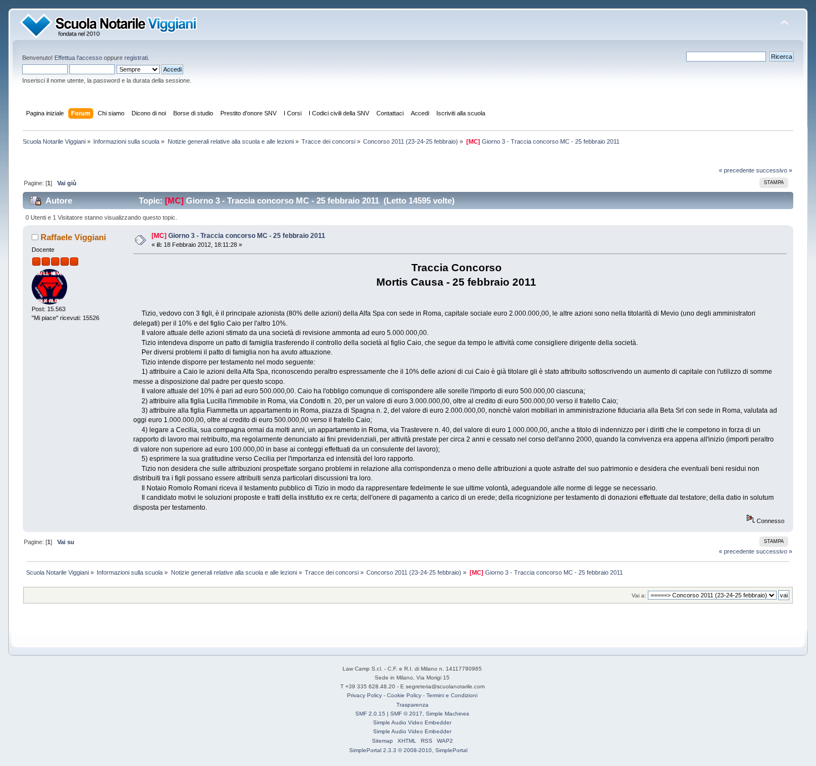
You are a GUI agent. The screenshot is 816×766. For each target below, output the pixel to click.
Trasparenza (412, 705)
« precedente (736, 170)
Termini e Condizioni (451, 695)
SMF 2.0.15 (370, 714)
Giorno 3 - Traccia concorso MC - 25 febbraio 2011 (246, 236)
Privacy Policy (364, 695)
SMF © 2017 (406, 714)
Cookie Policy (404, 695)
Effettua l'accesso (78, 57)
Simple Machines (447, 714)
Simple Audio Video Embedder (412, 722)
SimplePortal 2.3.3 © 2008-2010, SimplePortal (408, 750)
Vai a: (639, 595)
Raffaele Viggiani (73, 237)
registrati (136, 57)
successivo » (774, 170)
